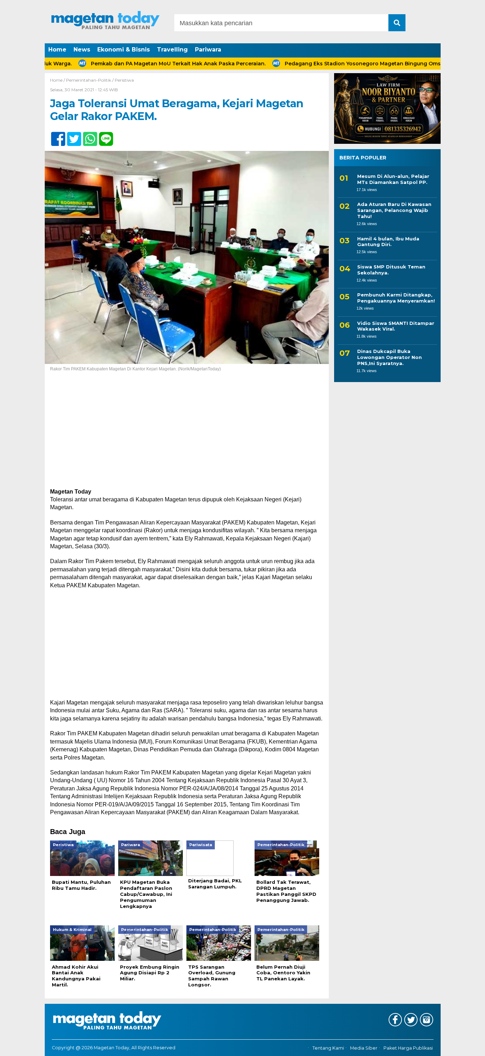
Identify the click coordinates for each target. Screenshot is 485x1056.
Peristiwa (124, 80)
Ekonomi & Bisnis (123, 49)
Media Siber (363, 1048)
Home (57, 49)
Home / (58, 80)
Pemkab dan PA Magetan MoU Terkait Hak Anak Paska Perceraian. (150, 63)
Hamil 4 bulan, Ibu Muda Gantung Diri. (388, 241)
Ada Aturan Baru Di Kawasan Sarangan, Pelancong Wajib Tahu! (394, 210)
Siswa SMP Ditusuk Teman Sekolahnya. (391, 270)
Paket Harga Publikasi (408, 1048)
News (81, 49)
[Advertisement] (186, 435)
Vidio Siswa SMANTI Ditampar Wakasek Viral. (395, 326)
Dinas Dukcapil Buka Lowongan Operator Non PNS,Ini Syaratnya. (389, 357)
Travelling (172, 49)
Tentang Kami (328, 1048)
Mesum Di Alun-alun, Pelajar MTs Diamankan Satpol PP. (393, 179)
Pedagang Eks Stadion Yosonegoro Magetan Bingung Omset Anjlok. (347, 63)
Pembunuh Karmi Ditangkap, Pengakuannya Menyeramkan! (396, 298)
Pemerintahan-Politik (88, 80)
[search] (396, 22)
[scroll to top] (463, 1045)
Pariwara (208, 49)
